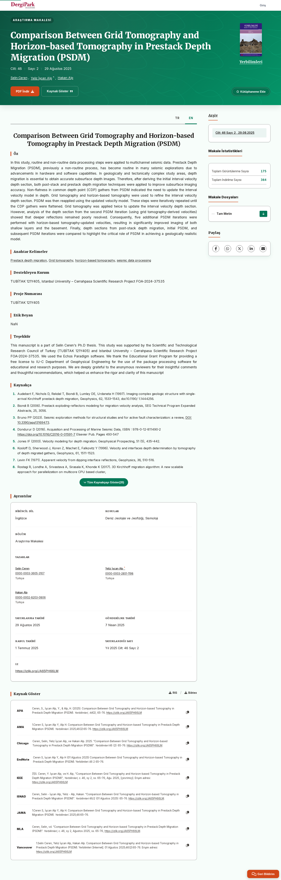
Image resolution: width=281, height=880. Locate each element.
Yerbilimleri (251, 62)
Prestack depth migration (29, 260)
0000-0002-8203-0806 (30, 597)
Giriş (263, 5)
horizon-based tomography (95, 260)
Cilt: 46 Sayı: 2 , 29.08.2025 (234, 133)
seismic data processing (134, 260)
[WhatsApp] (227, 248)
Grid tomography (61, 260)
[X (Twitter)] (239, 248)
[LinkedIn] (251, 248)
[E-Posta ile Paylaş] (263, 248)
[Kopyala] (187, 712)
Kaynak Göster (57, 91)
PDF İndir (22, 91)
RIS (175, 692)
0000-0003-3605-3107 (30, 573)
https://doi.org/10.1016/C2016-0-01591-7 (46, 434)
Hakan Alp (65, 78)
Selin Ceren (19, 78)
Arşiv (213, 115)
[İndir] (263, 214)
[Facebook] (215, 248)
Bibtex (192, 692)
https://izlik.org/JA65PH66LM (36, 671)
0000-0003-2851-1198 (119, 573)
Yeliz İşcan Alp (41, 78)
